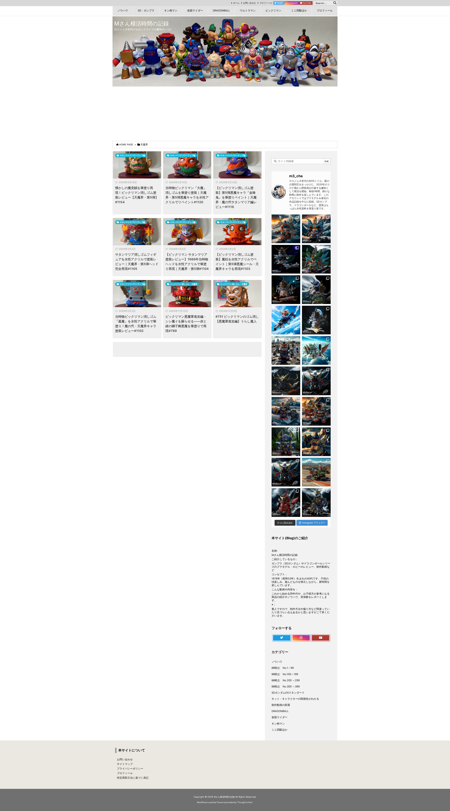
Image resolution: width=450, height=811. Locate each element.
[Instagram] (301, 637)
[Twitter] (281, 637)
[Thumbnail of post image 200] (137, 293)
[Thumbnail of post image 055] (137, 231)
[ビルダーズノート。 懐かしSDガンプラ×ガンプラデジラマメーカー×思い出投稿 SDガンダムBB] (286, 411)
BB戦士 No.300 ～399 (286, 686)
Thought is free (245, 802)
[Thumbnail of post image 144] (187, 231)
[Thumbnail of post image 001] (237, 165)
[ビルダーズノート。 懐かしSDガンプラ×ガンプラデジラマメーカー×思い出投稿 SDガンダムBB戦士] (286, 228)
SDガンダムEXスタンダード (288, 692)
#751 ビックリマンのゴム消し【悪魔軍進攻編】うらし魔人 (237, 319)
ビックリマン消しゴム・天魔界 (183, 284)
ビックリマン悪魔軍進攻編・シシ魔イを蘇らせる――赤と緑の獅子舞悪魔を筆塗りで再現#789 (186, 324)
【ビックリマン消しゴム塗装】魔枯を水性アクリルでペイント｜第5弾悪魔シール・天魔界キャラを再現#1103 (237, 262)
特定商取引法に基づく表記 (133, 777)
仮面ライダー (279, 717)
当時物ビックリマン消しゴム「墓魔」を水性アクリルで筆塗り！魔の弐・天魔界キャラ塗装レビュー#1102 (135, 324)
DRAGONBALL (280, 711)
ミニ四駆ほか (279, 729)
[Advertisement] (225, 112)
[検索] (335, 3)
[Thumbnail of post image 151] (137, 165)
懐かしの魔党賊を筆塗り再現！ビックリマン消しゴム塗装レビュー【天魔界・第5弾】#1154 (136, 195)
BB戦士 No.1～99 (283, 667)
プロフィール (265, 3)
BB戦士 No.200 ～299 (286, 680)
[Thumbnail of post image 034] (187, 293)
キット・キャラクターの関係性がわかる (295, 698)
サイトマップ (125, 764)
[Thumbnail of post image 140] (187, 165)
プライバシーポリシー (130, 768)
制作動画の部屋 (281, 705)
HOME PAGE (126, 144)
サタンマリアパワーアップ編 (132, 155)
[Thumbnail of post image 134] (237, 293)
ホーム (236, 3)
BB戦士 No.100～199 (285, 674)
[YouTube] (320, 637)
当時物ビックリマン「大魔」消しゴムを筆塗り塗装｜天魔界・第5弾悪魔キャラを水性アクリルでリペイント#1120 (187, 195)
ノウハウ (277, 661)
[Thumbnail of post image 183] (237, 231)
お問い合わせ (249, 3)
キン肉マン (278, 723)
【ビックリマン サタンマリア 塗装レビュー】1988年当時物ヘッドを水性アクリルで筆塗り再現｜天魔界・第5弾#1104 (187, 262)
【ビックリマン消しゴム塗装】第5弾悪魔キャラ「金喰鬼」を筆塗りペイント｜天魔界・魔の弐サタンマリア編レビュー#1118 (236, 197)
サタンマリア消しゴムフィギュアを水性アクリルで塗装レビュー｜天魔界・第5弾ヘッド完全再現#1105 (136, 262)
